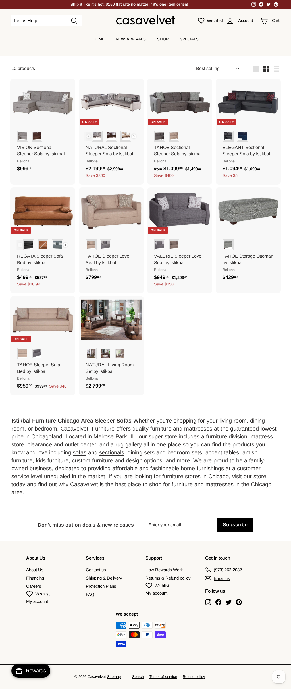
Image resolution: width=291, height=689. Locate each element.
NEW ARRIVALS (131, 39)
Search (138, 676)
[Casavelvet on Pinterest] (239, 602)
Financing (35, 578)
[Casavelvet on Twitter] (229, 602)
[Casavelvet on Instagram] (208, 602)
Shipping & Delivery (104, 578)
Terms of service (163, 676)
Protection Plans (101, 586)
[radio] (22, 136)
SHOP (163, 39)
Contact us (96, 569)
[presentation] (134, 136)
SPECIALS (189, 39)
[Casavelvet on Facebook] (218, 602)
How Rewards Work (164, 569)
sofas (79, 452)
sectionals (111, 452)
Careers (33, 586)
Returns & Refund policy (168, 578)
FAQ (90, 594)
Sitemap (114, 676)
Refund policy (194, 676)
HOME (98, 39)
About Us (34, 569)
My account (37, 601)
